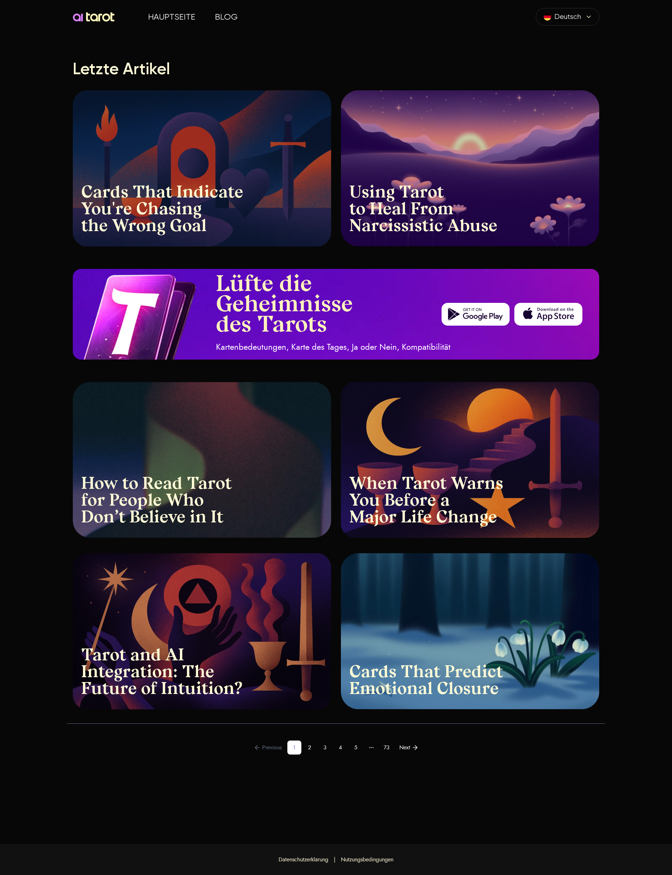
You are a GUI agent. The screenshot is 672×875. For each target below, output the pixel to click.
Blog (226, 17)
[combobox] (567, 16)
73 (387, 747)
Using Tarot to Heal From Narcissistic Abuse (423, 210)
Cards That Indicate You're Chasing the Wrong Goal (162, 210)
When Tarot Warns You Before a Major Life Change (426, 501)
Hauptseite (171, 17)
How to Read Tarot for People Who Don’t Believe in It (156, 501)
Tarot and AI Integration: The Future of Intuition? (162, 673)
